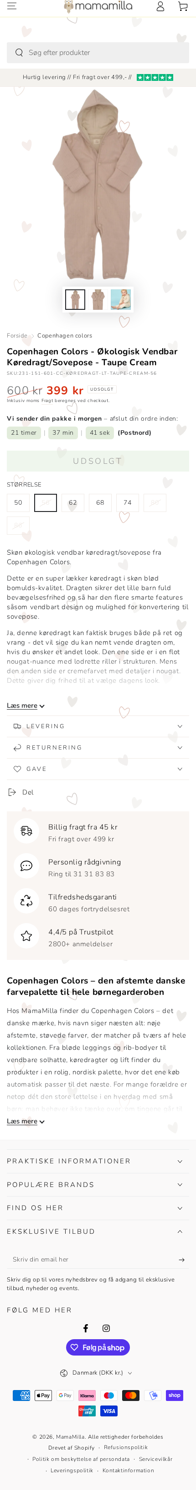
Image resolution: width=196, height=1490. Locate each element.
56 (49, 505)
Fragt (47, 400)
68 (104, 505)
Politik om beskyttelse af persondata (81, 1459)
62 (76, 505)
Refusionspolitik (126, 1447)
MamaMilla (70, 1436)
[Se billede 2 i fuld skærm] (98, 299)
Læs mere (22, 705)
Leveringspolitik (72, 1470)
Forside (17, 336)
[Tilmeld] (184, 1260)
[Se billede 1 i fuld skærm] (75, 299)
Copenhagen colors (64, 336)
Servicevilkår (156, 1459)
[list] (98, 883)
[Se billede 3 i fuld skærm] (121, 299)
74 (131, 505)
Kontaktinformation (129, 1470)
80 (158, 505)
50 (22, 505)
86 (22, 528)
